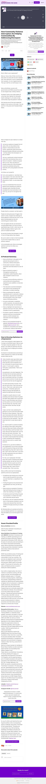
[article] (35, 77)
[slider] (23, 26)
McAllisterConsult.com (13, 323)
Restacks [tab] (8, 753)
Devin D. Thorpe (31, 70)
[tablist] (6, 753)
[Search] (30, 2)
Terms (25, 778)
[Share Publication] (32, 2)
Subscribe (37, 2)
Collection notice (29, 778)
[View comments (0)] (43, 14)
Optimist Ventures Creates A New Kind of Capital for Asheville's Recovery (37, 108)
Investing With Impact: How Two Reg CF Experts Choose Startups (38, 82)
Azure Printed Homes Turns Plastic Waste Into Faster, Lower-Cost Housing (37, 87)
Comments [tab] (4, 753)
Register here (12, 738)
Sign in (42, 2)
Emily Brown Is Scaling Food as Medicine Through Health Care (37, 92)
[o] (29, 78)
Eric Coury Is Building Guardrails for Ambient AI (36, 103)
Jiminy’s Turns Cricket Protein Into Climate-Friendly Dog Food (37, 77)
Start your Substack (21, 780)
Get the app (27, 780)
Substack (18, 782)
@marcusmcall (12, 325)
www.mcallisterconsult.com (13, 606)
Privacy (22, 778)
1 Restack (9, 745)
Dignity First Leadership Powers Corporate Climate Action (37, 98)
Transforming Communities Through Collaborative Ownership (37, 113)
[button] (14, 17)
